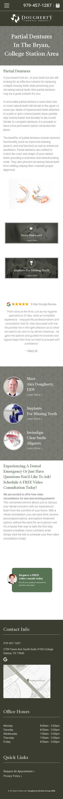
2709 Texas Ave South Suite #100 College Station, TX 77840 (28, 651)
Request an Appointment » (19, 771)
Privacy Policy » (12, 776)
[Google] (5, 659)
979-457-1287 (37, 5)
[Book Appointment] (58, 5)
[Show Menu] (6, 5)
